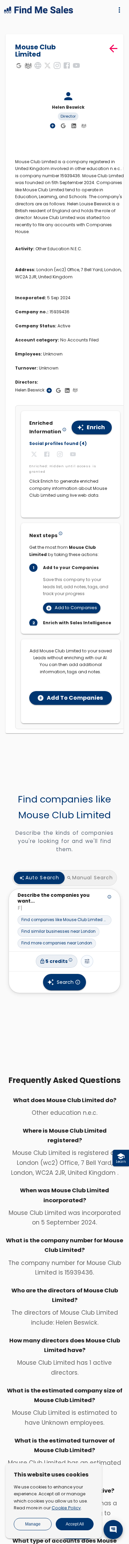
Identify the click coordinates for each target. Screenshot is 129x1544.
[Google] (18, 65)
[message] (113, 1529)
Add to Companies (76, 607)
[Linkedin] (73, 126)
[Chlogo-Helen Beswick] (83, 125)
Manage (33, 1524)
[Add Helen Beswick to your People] (49, 390)
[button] (64, 920)
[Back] (113, 49)
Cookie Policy (66, 1508)
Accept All (75, 1524)
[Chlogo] (28, 65)
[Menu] (119, 10)
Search (65, 982)
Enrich (96, 427)
